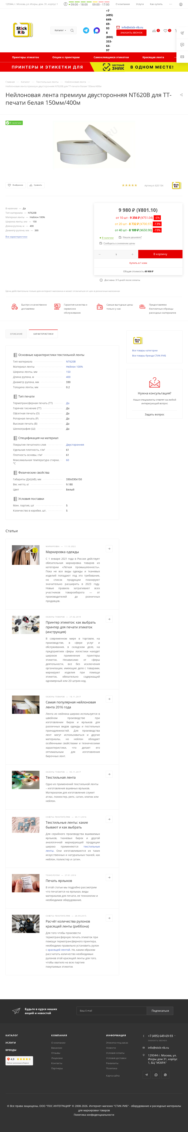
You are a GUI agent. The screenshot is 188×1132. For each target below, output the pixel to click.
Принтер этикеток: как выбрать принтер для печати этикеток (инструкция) (71, 627)
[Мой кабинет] (180, 5)
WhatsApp (165, 1075)
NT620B (71, 361)
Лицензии (57, 1058)
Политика (111, 1068)
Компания (59, 1035)
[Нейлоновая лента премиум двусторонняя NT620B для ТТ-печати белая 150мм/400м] (94, 145)
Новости (111, 1047)
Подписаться (160, 1010)
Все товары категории (145, 350)
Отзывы (55, 1053)
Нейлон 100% (74, 366)
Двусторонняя (75, 444)
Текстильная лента (61, 777)
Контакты (56, 1063)
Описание (16, 333)
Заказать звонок (131, 32)
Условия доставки (116, 1058)
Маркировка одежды (62, 552)
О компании (58, 1042)
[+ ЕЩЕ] (176, 57)
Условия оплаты (115, 1053)
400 (68, 377)
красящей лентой (59, 949)
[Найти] (72, 30)
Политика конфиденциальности (94, 1114)
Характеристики (43, 333)
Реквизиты (112, 1063)
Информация (116, 1035)
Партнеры (57, 1068)
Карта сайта (113, 1075)
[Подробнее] (109, 548)
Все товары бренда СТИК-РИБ (149, 355)
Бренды (11, 1050)
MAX (156, 1075)
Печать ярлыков (59, 880)
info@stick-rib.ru (158, 1047)
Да (67, 403)
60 (67, 460)
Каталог (12, 1035)
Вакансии (56, 1047)
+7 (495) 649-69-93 (109, 19)
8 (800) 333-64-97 (109, 41)
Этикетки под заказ (117, 1042)
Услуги (11, 1042)
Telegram (147, 1075)
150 (68, 371)
